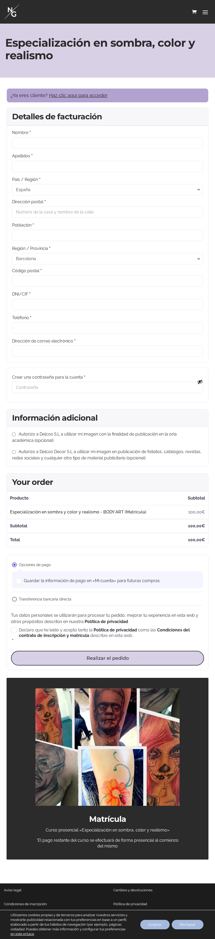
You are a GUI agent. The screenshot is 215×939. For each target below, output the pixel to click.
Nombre (21, 132)
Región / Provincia (31, 248)
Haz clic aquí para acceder (78, 95)
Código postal (27, 270)
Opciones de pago (35, 565)
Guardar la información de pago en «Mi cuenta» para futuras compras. (92, 580)
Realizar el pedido (108, 658)
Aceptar (155, 924)
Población (23, 225)
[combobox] (107, 189)
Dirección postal (29, 201)
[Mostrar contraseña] (200, 382)
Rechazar (188, 924)
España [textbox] (23, 189)
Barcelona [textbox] (26, 258)
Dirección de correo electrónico (44, 341)
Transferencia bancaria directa (45, 599)
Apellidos (22, 155)
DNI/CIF (21, 294)
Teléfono (21, 317)
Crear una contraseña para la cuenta (48, 377)
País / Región (26, 179)
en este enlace (22, 934)
